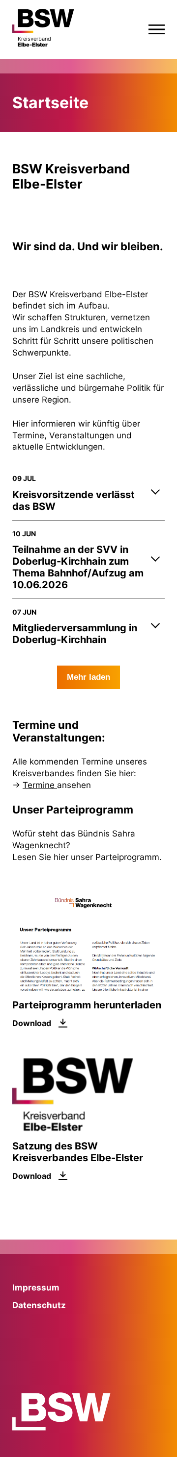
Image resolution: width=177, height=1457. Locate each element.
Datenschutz (39, 1305)
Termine (40, 785)
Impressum (35, 1287)
